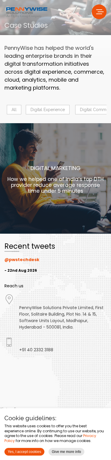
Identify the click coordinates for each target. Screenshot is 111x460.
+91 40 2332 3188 (36, 350)
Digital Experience (47, 109)
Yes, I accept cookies (24, 452)
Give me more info (66, 452)
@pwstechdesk (21, 260)
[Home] (26, 12)
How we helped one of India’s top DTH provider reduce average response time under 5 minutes (55, 184)
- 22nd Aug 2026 (20, 270)
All (14, 109)
